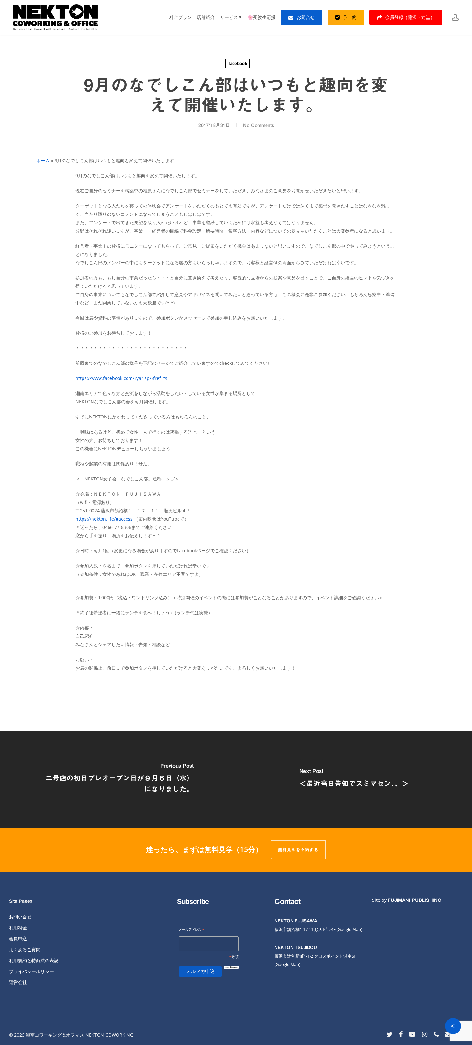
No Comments (258, 125)
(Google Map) (287, 964)
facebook (237, 63)
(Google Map (349, 929)
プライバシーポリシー (31, 971)
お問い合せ (20, 917)
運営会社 (18, 982)
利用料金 (18, 928)
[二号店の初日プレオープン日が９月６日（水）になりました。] (118, 779)
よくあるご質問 (24, 949)
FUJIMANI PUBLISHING (414, 900)
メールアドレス (191, 930)
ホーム (43, 160)
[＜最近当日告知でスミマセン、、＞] (354, 779)
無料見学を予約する (298, 849)
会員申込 (18, 938)
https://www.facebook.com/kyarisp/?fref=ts (121, 378)
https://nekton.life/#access (104, 519)
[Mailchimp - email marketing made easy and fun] (231, 972)
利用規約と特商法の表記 (33, 960)
